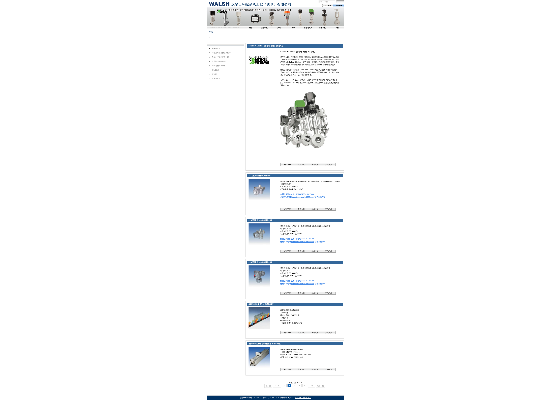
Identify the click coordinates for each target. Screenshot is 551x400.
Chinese (338, 5)
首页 (250, 28)
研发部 (214, 74)
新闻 (293, 28)
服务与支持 (308, 28)
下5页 (311, 386)
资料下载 (287, 165)
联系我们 (322, 28)
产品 (279, 28)
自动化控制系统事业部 (220, 57)
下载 (337, 28)
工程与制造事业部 (219, 66)
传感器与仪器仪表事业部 (221, 53)
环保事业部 (216, 48)
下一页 (277, 386)
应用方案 (301, 165)
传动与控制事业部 (219, 61)
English (327, 5)
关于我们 (264, 28)
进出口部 (215, 70)
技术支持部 (216, 79)
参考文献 (315, 165)
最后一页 (320, 386)
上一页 (268, 386)
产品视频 (328, 165)
